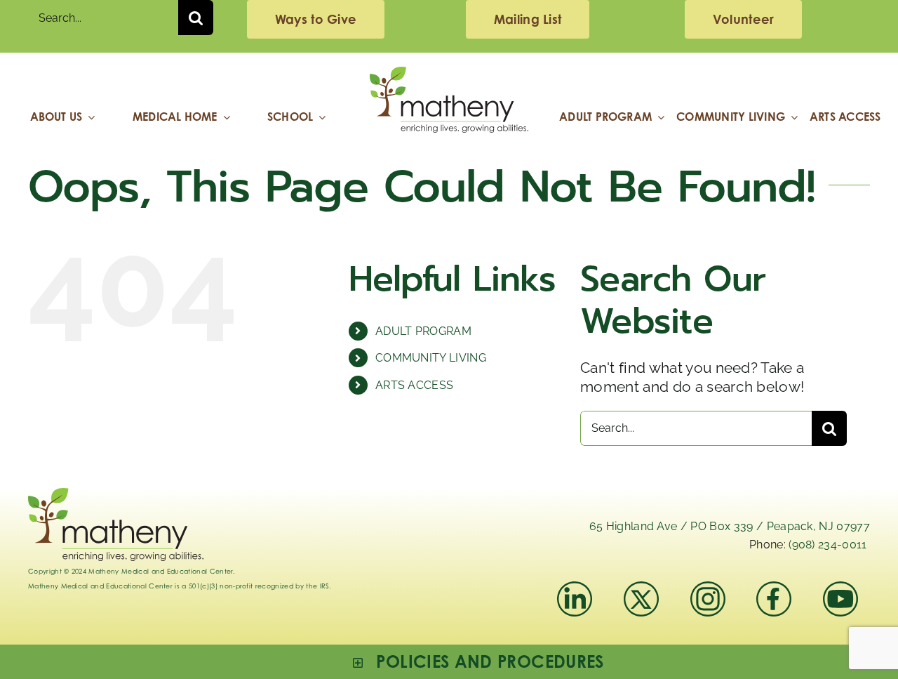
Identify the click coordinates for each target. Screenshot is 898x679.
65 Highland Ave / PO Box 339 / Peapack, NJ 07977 (729, 526)
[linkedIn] (574, 589)
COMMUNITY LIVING (430, 357)
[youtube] (840, 589)
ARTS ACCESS (414, 385)
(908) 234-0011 (827, 544)
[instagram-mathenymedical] (713, 599)
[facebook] (773, 589)
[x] (641, 589)
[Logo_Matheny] (449, 74)
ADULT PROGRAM (423, 331)
